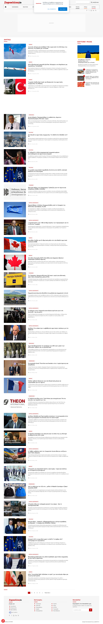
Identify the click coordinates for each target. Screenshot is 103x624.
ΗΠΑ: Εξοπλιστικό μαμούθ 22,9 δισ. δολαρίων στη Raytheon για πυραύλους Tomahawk (47, 65)
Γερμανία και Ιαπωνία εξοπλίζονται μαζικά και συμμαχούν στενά (48, 293)
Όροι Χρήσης (14, 609)
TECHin (77, 7)
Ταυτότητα (13, 606)
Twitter (89, 10)
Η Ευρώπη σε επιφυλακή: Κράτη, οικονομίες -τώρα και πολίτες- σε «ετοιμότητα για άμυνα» (47, 469)
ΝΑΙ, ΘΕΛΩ (63, 9)
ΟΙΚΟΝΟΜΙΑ (15, 7)
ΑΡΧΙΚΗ (5, 7)
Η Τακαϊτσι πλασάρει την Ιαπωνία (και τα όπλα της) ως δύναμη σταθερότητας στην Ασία (47, 434)
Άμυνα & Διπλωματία (33, 202)
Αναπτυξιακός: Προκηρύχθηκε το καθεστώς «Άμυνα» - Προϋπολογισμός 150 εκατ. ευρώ (45, 118)
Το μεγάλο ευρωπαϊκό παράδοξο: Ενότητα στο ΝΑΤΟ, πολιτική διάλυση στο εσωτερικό (47, 170)
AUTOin (94, 7)
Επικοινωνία (13, 608)
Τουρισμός (55, 609)
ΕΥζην (54, 605)
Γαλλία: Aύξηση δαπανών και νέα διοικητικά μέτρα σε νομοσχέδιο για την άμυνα (44, 381)
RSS (95, 10)
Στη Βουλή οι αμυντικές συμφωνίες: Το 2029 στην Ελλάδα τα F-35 (48, 135)
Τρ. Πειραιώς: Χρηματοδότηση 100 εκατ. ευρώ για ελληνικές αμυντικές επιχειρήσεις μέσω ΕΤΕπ (46, 276)
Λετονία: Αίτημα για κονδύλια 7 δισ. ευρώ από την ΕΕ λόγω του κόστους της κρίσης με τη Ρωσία (47, 47)
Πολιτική (31, 132)
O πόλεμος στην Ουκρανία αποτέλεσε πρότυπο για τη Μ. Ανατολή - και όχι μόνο (45, 311)
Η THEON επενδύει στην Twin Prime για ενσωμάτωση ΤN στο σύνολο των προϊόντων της (47, 399)
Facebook (87, 10)
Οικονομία (31, 343)
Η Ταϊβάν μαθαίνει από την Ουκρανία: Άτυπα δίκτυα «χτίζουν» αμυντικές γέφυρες (47, 452)
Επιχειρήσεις (31, 396)
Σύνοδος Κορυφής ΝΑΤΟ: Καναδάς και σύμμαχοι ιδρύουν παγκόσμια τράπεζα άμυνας (46, 258)
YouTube (91, 10)
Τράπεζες (31, 185)
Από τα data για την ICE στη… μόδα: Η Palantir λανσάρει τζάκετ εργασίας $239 (48, 487)
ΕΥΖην (85, 7)
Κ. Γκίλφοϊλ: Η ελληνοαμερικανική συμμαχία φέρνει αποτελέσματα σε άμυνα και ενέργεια (43, 153)
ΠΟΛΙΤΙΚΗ (25, 7)
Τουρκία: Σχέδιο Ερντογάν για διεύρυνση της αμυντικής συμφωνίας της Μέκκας (45, 83)
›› (42, 592)
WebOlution (96, 622)
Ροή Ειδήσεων (56, 610)
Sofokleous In (13, 2)
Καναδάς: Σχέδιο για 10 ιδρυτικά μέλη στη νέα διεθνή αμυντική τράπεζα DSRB (47, 241)
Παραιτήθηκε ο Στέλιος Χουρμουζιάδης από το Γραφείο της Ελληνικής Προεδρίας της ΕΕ (46, 206)
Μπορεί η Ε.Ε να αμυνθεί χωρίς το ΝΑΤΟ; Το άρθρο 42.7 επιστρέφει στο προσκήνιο (45, 540)
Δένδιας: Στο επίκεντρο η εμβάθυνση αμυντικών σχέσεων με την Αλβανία (48, 329)
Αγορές (37, 609)
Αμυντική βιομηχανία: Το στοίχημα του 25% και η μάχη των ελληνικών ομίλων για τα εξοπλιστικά (46, 346)
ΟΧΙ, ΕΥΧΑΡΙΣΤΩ (52, 9)
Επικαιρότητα (39, 610)
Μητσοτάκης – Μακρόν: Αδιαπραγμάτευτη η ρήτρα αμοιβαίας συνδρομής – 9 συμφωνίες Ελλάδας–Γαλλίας (47, 522)
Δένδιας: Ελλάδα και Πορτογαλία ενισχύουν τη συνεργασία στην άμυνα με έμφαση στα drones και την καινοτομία (48, 417)
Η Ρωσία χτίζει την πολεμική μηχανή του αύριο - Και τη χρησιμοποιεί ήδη (45, 505)
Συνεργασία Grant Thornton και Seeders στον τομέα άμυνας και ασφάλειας (48, 364)
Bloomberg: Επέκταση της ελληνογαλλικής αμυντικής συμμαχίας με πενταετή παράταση (48, 557)
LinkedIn (93, 10)
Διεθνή (30, 44)
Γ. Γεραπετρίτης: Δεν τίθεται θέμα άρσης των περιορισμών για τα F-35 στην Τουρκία (48, 223)
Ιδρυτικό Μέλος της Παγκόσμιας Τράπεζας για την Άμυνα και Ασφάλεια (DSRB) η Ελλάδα (47, 188)
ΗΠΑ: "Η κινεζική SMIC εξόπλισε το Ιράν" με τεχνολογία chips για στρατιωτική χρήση (48, 575)
